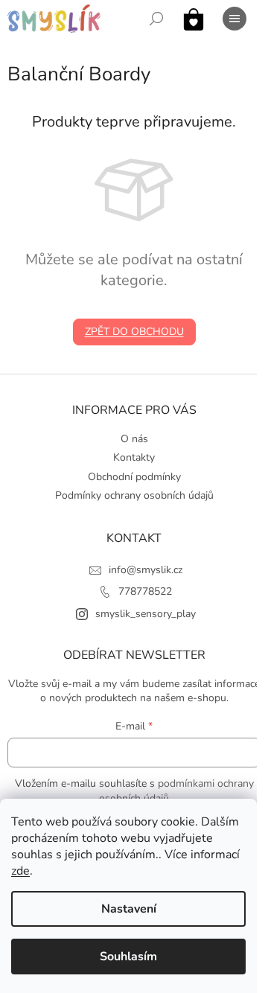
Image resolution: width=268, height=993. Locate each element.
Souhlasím (128, 956)
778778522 (145, 591)
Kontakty (134, 457)
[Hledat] (156, 18)
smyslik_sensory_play (145, 614)
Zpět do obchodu (134, 332)
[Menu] (234, 18)
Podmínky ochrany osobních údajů (134, 495)
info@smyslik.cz (145, 570)
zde (20, 871)
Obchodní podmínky (134, 477)
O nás (134, 439)
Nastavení (128, 909)
